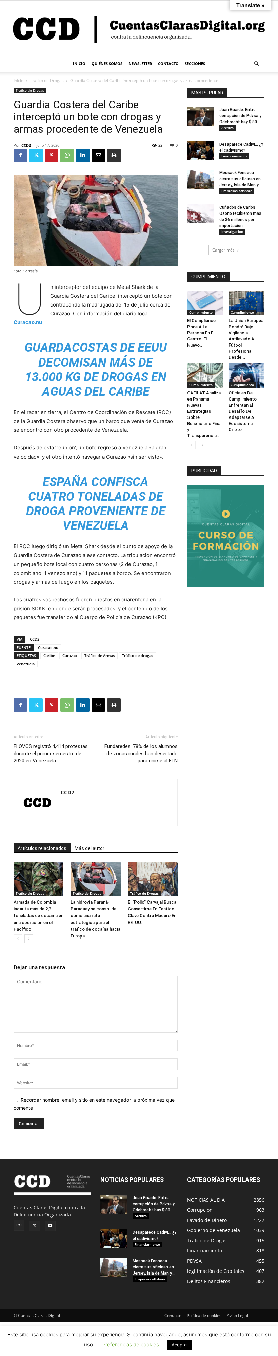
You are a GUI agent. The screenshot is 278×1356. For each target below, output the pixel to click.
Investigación (232, 231)
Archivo (227, 127)
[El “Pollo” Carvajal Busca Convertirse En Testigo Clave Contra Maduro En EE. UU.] (153, 879)
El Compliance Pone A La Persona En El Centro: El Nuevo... (201, 333)
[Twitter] (36, 155)
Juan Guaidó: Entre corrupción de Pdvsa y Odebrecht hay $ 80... (240, 115)
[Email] (98, 155)
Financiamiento (234, 156)
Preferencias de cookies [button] (130, 1344)
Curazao (69, 655)
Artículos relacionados (42, 848)
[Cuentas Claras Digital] (139, 28)
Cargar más (223, 250)
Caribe (49, 655)
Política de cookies (204, 1315)
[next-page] (28, 938)
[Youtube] (50, 1226)
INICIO (79, 63)
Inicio (18, 80)
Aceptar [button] (180, 1345)
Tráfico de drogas (137, 655)
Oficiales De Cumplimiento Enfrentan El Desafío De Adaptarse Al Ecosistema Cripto (243, 411)
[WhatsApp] (67, 155)
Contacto (172, 1315)
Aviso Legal (237, 1315)
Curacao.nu (28, 322)
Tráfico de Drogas (47, 80)
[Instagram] (19, 1225)
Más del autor (89, 848)
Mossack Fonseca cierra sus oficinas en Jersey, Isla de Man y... (240, 178)
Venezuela (26, 663)
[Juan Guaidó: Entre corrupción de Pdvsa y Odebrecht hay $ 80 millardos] (200, 116)
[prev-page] (18, 938)
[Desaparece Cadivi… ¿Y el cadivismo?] (200, 150)
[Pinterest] (51, 155)
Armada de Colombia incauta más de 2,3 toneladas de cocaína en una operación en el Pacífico (38, 915)
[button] (256, 64)
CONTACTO (168, 63)
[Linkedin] (83, 155)
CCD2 (26, 145)
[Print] (114, 155)
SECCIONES (195, 63)
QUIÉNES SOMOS (107, 63)
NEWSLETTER (140, 63)
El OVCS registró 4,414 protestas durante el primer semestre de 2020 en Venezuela (51, 753)
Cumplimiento (201, 312)
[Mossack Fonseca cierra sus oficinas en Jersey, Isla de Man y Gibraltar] (200, 179)
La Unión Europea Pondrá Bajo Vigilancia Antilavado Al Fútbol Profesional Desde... (246, 339)
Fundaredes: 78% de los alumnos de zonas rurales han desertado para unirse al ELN (141, 753)
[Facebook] (20, 155)
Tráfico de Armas (99, 655)
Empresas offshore (236, 190)
